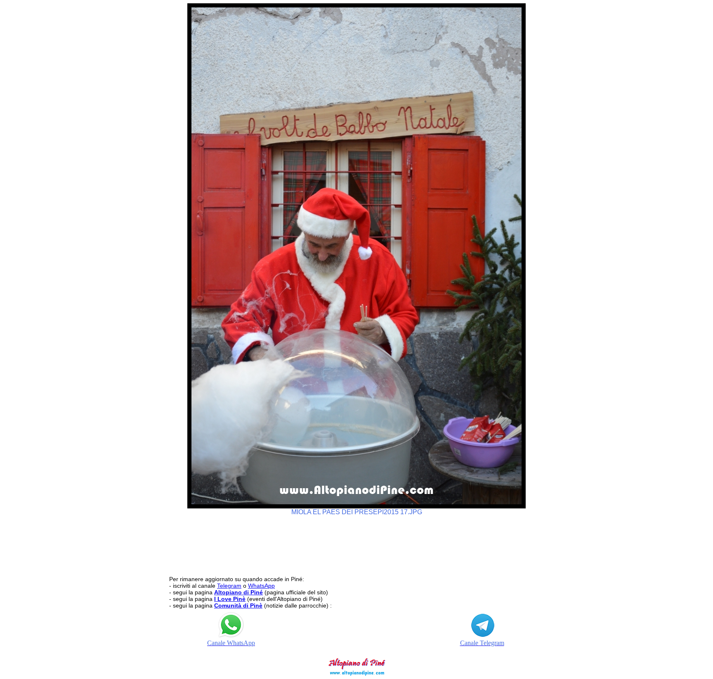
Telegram (229, 585)
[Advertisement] (356, 541)
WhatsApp (261, 585)
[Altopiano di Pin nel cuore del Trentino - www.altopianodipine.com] (356, 673)
